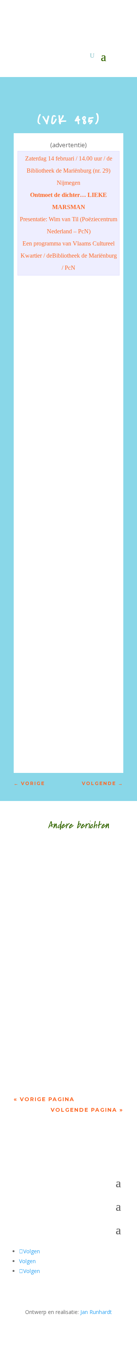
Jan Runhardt (96, 1312)
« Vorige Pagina (44, 1099)
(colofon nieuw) (42, 853)
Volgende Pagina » (87, 1109)
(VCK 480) (34, 1030)
